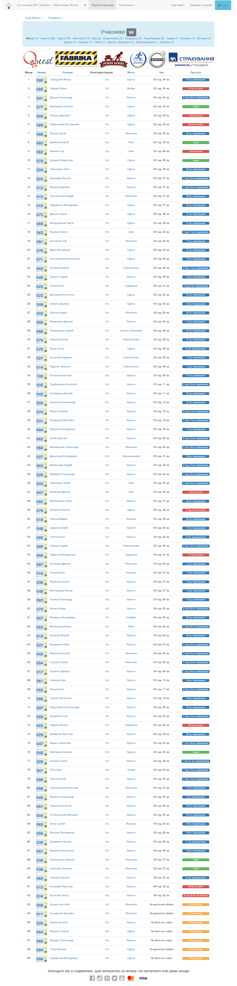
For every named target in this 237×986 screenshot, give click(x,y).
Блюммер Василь (60, 178)
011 (39, 914)
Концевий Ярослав (61, 886)
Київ (131, 142)
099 (39, 959)
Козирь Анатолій (60, 904)
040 (39, 277)
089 (39, 125)
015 (39, 197)
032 (39, 313)
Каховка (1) (85, 42)
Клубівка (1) (167, 42)
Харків (131, 769)
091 (39, 851)
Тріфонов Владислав (62, 554)
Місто (131, 72)
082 (39, 152)
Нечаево (131, 572)
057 (39, 618)
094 (39, 950)
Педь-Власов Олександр (65, 707)
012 (39, 188)
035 (39, 385)
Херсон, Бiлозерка (131, 330)
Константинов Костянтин (65, 258)
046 (39, 528)
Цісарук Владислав (61, 160)
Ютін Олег (56, 769)
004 (39, 815)
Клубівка (131, 617)
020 (39, 923)
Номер (41, 72)
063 (39, 233)
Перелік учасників (102, 5)
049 (39, 591)
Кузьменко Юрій (59, 644)
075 (39, 349)
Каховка (131, 518)
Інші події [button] (177, 5)
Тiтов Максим (58, 949)
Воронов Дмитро (60, 187)
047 (39, 744)
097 (39, 708)
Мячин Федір (58, 608)
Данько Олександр (61, 97)
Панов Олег (57, 689)
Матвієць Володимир (62, 617)
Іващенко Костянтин (62, 850)
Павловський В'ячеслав (64, 787)
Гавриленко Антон (61, 805)
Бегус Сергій (57, 823)
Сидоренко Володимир (64, 205)
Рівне (131, 626)
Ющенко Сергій (59, 931)
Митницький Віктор (61, 590)
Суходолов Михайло (62, 913)
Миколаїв (131, 133)
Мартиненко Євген (61, 501)
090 (39, 80)
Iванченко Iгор (58, 241)
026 (39, 475)
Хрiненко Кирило (60, 509)
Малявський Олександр (64, 447)
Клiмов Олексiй (59, 339)
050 (39, 403)
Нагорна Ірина (58, 761)
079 (39, 340)
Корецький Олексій (61, 106)
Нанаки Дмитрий (60, 115)
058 (39, 322)
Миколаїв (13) (81, 38)
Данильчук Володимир (63, 456)
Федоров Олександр (62, 474)
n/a (107, 79)
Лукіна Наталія (59, 922)
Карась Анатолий (60, 743)
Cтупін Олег (57, 285)
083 (39, 143)
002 (39, 268)
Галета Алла (57, 536)
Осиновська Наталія (62, 859)
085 (39, 89)
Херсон (131, 97)
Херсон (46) (48, 38)
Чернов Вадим (58, 518)
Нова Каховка (131, 339)
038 (39, 869)
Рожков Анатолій (60, 653)
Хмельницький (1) (147, 42)
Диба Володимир (60, 249)
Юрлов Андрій (58, 312)
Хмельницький (131, 456)
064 (39, 932)
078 (39, 161)
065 (39, 824)
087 (39, 564)
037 (39, 645)
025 (39, 179)
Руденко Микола (60, 366)
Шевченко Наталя (60, 841)
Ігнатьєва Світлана (61, 868)
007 (39, 492)
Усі (36, 38)
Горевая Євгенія (60, 877)
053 (39, 726)
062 (39, 439)
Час (161, 72)
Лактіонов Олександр (63, 402)
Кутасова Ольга (59, 895)
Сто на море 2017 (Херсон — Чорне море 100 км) (47, 5)
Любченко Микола (61, 752)
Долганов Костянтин (62, 294)
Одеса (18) (64, 38)
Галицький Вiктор (60, 79)
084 (39, 430)
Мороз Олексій (59, 411)
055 (39, 690)
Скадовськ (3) (133, 38)
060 (39, 878)
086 (39, 780)
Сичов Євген (57, 572)
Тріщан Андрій (58, 276)
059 (39, 717)
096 (39, 699)
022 (39, 295)
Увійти (224, 5)
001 (39, 770)
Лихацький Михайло (62, 420)
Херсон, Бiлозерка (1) (120, 42)
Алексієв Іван (58, 680)
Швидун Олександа (61, 940)
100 (39, 376)
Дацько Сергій (58, 214)
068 (39, 448)
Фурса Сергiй (58, 133)
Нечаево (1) (188, 38)
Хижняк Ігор (57, 151)
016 (39, 573)
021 (39, 358)
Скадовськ (131, 285)
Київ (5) (96, 38)
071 (39, 259)
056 (39, 833)
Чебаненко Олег (60, 169)
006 (39, 555)
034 (39, 896)
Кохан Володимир (61, 357)
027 (39, 457)
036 (39, 582)
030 (39, 842)
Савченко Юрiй (59, 527)
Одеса (131, 79)
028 (39, 762)
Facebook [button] (55, 18)
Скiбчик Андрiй (59, 545)
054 (39, 663)
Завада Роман (58, 88)
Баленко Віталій (59, 635)
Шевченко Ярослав (61, 734)
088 (39, 134)
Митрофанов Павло (62, 223)
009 (39, 116)
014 (39, 367)
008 (39, 905)
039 (39, 860)
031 (39, 421)
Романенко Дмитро (61, 321)
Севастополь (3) (113, 38)
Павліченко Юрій (60, 483)
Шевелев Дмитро (60, 491)
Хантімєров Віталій (61, 393)
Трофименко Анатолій (63, 384)
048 (39, 753)
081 (39, 242)
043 (39, 654)
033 (39, 484)
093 (39, 600)
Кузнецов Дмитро (60, 563)
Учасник (67, 72)
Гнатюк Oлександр (61, 599)
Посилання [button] (125, 5)
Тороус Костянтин (60, 698)
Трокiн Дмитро (58, 438)
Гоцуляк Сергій (59, 662)
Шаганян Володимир (62, 429)
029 (39, 735)
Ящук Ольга (57, 348)
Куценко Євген (58, 231)
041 (39, 98)
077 (39, 107)
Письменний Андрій (62, 196)
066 (39, 941)
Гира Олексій (58, 778)
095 (39, 537)
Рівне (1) (100, 42)
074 (39, 412)
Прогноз (196, 72)
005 (39, 546)
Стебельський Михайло (64, 814)
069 (39, 224)
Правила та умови (201, 5)
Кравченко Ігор (59, 716)
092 (39, 502)
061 (39, 681)
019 (39, 636)
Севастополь (131, 267)
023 (39, 286)
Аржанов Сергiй (59, 142)
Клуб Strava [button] (33, 18)
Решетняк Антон (59, 581)
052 (39, 627)
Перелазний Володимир (64, 124)
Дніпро (131, 88)
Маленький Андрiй (61, 465)
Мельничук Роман (60, 626)
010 (39, 206)
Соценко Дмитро (60, 671)
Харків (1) (172, 38)
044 (39, 304)
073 (39, 215)
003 (39, 466)
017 (39, 672)
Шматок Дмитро (59, 303)
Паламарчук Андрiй (62, 330)
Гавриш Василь (59, 725)
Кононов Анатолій (60, 375)
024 (39, 170)
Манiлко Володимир (62, 832)
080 (39, 331)
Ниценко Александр (62, 796)
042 (39, 394)
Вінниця (131, 823)
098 (39, 788)
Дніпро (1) (70, 42)
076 (39, 510)
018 (39, 520)
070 (39, 250)
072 (39, 609)
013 (39, 887)
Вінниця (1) (204, 38)
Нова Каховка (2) (154, 38)
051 (39, 806)
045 (39, 797)
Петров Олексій (59, 267)
